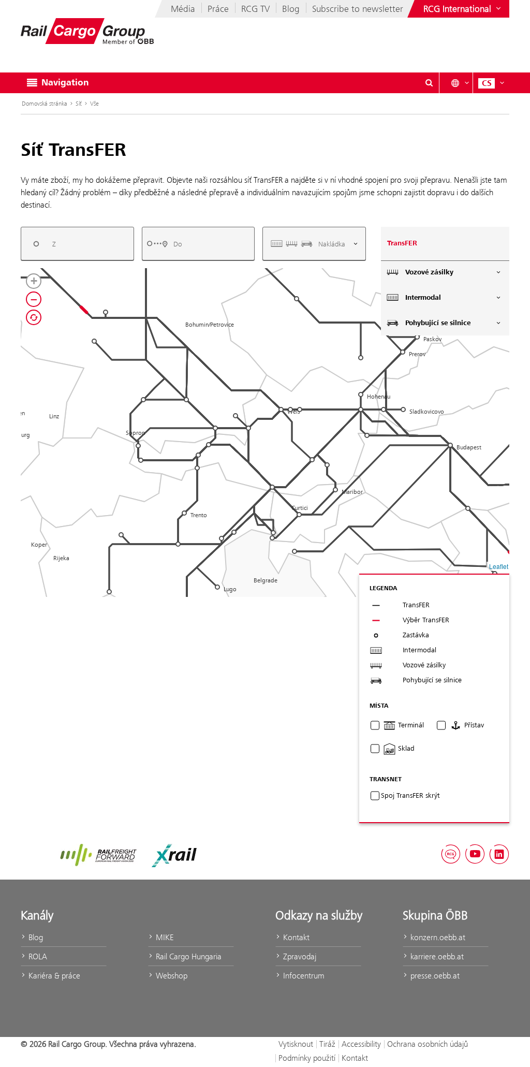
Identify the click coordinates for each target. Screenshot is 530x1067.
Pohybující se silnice (437, 323)
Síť (79, 103)
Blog (291, 9)
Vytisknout (295, 1044)
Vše (94, 103)
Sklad (405, 748)
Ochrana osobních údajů (427, 1044)
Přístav (473, 725)
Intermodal (423, 297)
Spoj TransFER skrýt (410, 795)
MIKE (163, 937)
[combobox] (77, 243)
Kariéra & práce (53, 976)
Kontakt (295, 937)
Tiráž (327, 1044)
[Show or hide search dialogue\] (429, 82)
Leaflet (498, 566)
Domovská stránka (44, 103)
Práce (218, 9)
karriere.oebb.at (436, 956)
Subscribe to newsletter (357, 9)
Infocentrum (303, 976)
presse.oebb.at (434, 976)
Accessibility (361, 1044)
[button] (186, 399)
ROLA (36, 956)
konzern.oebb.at (436, 937)
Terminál (410, 725)
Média (183, 9)
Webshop (170, 976)
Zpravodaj (298, 956)
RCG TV (255, 9)
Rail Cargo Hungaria (188, 956)
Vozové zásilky (429, 272)
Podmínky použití (306, 1058)
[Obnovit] (33, 317)
